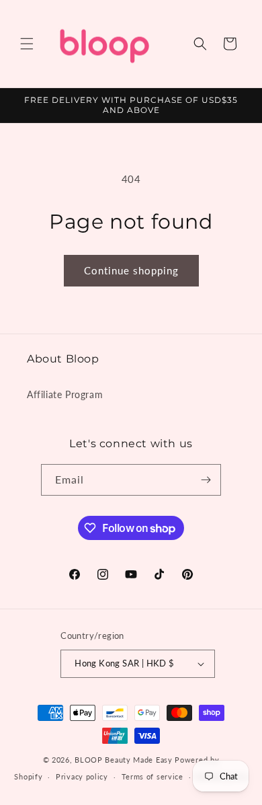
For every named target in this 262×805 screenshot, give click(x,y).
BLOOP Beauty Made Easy (123, 759)
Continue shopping (131, 270)
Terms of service (152, 776)
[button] (27, 44)
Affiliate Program (65, 394)
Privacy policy (82, 776)
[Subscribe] (205, 480)
